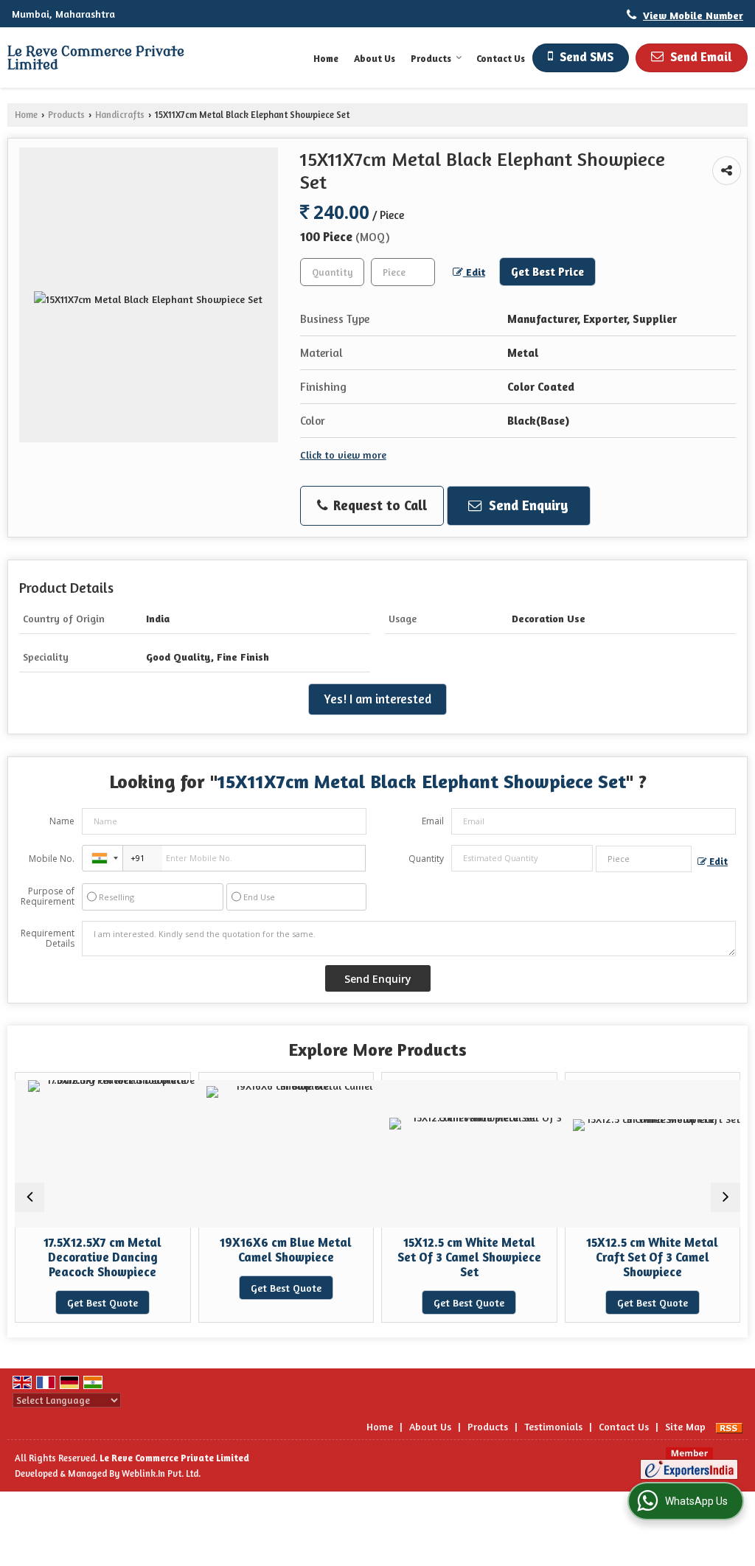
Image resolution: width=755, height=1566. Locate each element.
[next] (725, 1197)
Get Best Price (547, 272)
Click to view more (343, 454)
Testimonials (553, 1426)
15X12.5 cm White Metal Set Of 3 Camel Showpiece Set (469, 1257)
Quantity (426, 858)
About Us (374, 58)
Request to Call (378, 505)
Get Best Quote (102, 1302)
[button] (693, 15)
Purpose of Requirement (47, 896)
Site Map (685, 1426)
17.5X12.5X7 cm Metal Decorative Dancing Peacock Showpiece (102, 1257)
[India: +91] (102, 858)
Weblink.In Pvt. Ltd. (161, 1473)
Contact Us (500, 58)
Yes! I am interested (377, 699)
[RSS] (729, 1426)
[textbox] (403, 272)
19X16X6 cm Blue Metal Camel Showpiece (286, 1249)
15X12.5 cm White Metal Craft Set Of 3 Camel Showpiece (652, 1257)
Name (61, 821)
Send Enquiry (526, 505)
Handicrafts (120, 114)
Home (325, 58)
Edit (474, 271)
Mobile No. (51, 858)
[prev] (29, 1197)
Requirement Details (47, 938)
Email (433, 821)
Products (431, 58)
